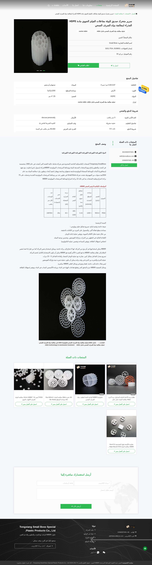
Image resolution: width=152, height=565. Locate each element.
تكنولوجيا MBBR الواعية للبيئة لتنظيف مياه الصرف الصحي (90, 398)
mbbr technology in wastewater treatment (59, 345)
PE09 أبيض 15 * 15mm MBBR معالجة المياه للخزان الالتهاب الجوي (28, 398)
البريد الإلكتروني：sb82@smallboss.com (122, 536)
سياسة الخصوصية (127, 563)
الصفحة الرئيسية (112, 5)
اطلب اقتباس (84, 65)
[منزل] (130, 5)
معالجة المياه (119, 14)
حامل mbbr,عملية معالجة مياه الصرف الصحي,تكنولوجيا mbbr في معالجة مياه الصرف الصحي (67, 342)
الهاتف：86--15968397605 (126, 532)
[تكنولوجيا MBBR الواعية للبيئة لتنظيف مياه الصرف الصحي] (90, 379)
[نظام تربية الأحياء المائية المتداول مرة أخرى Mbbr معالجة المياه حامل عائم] (121, 379)
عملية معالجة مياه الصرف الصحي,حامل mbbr (91, 345)
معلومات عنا (87, 5)
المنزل (133, 14)
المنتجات (127, 14)
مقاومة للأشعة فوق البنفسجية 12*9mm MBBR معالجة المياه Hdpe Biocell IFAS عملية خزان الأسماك (121, 446)
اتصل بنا (75, 5)
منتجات (99, 5)
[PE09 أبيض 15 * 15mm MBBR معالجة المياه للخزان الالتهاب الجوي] (29, 379)
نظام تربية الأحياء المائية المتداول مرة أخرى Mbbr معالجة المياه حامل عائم (121, 398)
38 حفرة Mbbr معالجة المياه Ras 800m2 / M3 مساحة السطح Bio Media (59, 398)
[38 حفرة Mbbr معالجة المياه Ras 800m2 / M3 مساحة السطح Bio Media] (59, 379)
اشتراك (48, 546)
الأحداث (65, 5)
